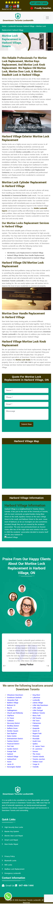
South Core (37, 741)
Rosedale (36, 738)
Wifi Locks (8, 865)
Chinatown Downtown (15, 695)
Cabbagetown (12, 710)
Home (4, 26)
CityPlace (10, 715)
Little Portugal (38, 710)
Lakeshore (36, 697)
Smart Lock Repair (11, 840)
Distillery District (13, 726)
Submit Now (26, 424)
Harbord (10, 754)
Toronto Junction (39, 759)
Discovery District (13, 723)
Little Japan (37, 708)
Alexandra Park (12, 700)
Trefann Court (37, 762)
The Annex (36, 754)
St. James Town (39, 746)
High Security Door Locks (14, 827)
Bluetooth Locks (10, 860)
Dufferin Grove (12, 728)
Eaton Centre (11, 736)
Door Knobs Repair (11, 844)
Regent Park (37, 733)
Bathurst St (11, 705)
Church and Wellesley (15, 713)
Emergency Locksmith (13, 873)
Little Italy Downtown (40, 705)
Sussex (35, 751)
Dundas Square (12, 731)
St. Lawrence (37, 749)
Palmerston (37, 723)
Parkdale (36, 726)
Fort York (10, 746)
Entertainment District (15, 738)
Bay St (9, 708)
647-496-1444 (39, 3)
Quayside (36, 728)
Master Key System (12, 831)
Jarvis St (10, 764)
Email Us (10, 885)
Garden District (12, 749)
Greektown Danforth (14, 697)
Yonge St (36, 764)
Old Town (36, 721)
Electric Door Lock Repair (14, 836)
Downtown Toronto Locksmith (30, 900)
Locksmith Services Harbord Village (21, 26)
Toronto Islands (38, 756)
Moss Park (36, 715)
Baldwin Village (12, 703)
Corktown (10, 721)
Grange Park (11, 751)
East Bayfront (12, 733)
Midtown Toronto (39, 713)
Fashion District (13, 741)
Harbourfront (11, 759)
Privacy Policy (10, 856)
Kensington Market (14, 767)
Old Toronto (37, 718)
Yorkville (36, 767)
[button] (21, 588)
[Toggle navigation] (47, 17)
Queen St (36, 731)
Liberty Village (38, 703)
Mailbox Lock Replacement (14, 869)
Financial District (13, 744)
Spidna (35, 744)
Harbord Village (12, 756)
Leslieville (36, 700)
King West (36, 695)
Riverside (36, 736)
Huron (9, 762)
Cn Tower (10, 718)
